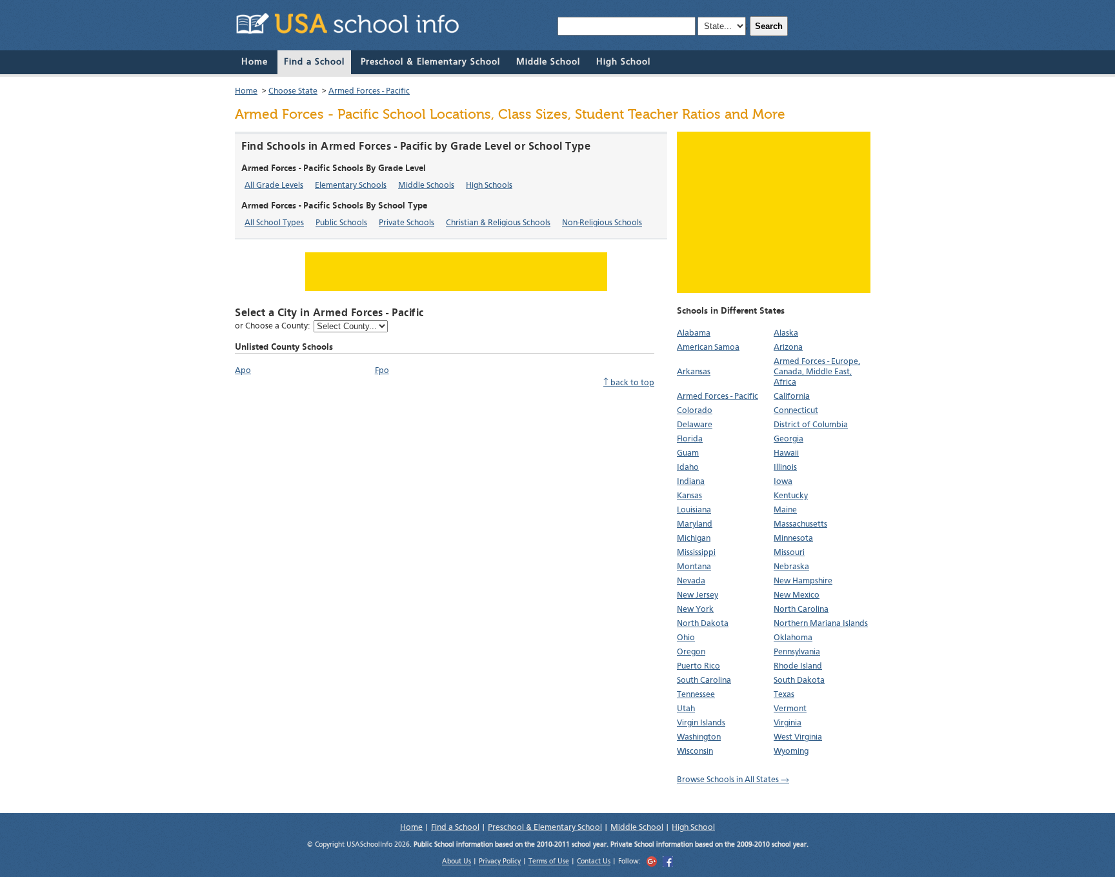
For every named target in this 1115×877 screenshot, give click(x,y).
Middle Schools (426, 185)
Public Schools (341, 223)
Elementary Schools (351, 185)
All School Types (274, 223)
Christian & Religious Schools (498, 223)
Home (254, 61)
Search (769, 26)
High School (623, 61)
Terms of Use (548, 862)
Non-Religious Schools (602, 223)
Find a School (314, 61)
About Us (456, 862)
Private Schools (406, 223)
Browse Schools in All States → (733, 780)
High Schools (489, 185)
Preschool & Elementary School (430, 61)
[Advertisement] (773, 212)
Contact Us (593, 862)
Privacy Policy (500, 862)
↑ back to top (628, 383)
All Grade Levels (274, 185)
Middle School (548, 61)
